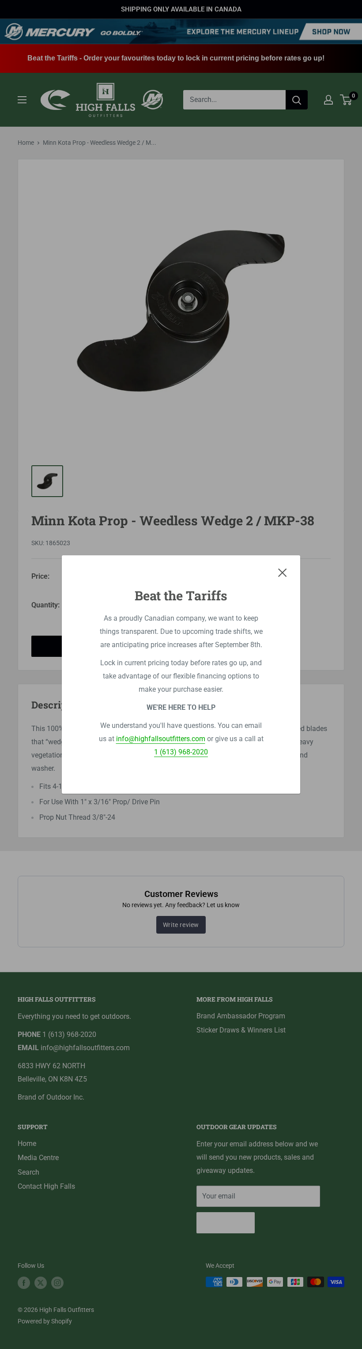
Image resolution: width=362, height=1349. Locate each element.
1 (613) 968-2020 (181, 752)
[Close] (282, 572)
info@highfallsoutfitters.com (160, 739)
